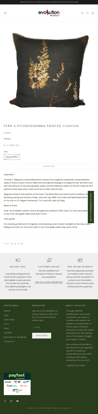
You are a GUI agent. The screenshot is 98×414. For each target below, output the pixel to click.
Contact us (9, 341)
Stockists (8, 332)
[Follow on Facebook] (5, 401)
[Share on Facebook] (12, 244)
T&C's (6, 324)
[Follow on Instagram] (11, 401)
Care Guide (9, 319)
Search (7, 311)
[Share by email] (22, 244)
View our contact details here (49, 282)
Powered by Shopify (62, 408)
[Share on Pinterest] (18, 244)
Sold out (49, 166)
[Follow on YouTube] (17, 401)
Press (6, 328)
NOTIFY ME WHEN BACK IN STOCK (91, 207)
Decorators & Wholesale (15, 337)
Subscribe (42, 335)
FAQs (6, 315)
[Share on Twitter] (15, 244)
